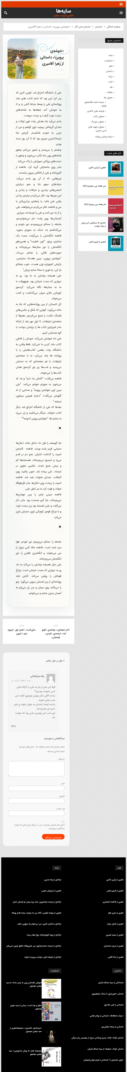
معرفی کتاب (98, 116)
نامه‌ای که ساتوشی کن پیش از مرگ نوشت (93, 224)
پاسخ (13, 726)
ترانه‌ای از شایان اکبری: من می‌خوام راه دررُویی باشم (39, 924)
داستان (98, 27)
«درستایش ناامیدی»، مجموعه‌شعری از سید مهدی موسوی (26, 1030)
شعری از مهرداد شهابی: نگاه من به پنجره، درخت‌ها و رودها (36, 913)
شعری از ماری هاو (115, 913)
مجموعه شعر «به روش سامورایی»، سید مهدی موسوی (25, 1052)
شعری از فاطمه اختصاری (113, 902)
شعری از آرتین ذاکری (97, 167)
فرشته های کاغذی (95, 111)
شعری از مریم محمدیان (113, 946)
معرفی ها (108, 97)
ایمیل (62, 796)
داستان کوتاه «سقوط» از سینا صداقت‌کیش (105, 1049)
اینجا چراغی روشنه (104, 137)
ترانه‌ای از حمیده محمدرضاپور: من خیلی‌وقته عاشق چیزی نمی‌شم (34, 946)
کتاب (110, 82)
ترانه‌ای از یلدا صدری (52, 879)
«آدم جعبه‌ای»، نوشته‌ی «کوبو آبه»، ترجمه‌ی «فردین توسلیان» (56, 633)
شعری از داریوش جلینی (51, 890)
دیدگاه (62, 759)
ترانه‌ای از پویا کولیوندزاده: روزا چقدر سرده (44, 935)
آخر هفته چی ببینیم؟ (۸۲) (95, 204)
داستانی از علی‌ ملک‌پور (113, 1004)
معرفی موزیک (97, 122)
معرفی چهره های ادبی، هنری (97, 128)
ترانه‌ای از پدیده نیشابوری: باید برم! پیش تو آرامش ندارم (37, 902)
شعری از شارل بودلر (115, 924)
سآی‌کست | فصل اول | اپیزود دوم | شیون (21, 631)
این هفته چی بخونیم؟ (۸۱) (94, 186)
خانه (111, 55)
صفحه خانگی (113, 27)
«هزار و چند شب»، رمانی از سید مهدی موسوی (26, 1007)
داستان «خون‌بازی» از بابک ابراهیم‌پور (107, 993)
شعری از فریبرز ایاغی (97, 241)
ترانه (110, 76)
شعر (111, 66)
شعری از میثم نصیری (114, 935)
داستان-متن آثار (82, 27)
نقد (111, 87)
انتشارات (108, 61)
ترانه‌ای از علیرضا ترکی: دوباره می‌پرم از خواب (42, 957)
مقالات (109, 92)
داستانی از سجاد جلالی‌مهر (112, 1026)
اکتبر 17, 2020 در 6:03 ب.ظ (21, 680)
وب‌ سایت (61, 808)
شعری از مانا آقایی (115, 957)
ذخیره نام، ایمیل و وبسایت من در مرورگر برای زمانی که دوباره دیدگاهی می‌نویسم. (39, 826)
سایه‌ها (63, 11)
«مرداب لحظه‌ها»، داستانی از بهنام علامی (106, 1015)
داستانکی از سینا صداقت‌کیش (110, 982)
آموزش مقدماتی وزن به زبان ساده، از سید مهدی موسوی (24, 984)
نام (63, 783)
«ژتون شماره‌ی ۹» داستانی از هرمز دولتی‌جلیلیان (103, 1060)
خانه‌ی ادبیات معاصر (63, 15)
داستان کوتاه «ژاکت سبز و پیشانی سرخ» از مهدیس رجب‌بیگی (97, 1037)
